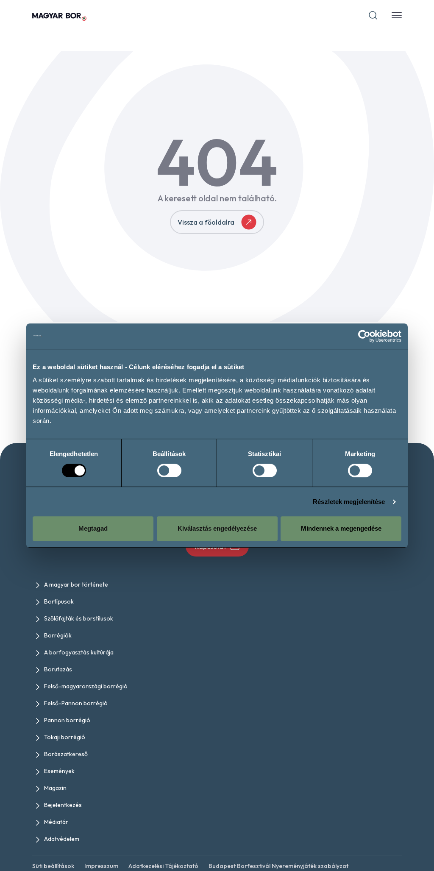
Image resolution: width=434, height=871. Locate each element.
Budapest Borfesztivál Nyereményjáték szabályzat (278, 866)
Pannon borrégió (67, 720)
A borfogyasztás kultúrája (79, 652)
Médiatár (56, 822)
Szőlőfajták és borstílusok (78, 618)
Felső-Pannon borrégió (76, 703)
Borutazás (58, 669)
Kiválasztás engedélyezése (217, 528)
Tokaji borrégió (64, 737)
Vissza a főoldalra (206, 222)
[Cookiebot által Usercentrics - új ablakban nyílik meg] (364, 336)
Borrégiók (58, 635)
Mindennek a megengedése (341, 528)
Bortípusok (59, 601)
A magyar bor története (76, 584)
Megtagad (93, 528)
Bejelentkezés (63, 805)
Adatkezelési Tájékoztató (163, 866)
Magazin (55, 788)
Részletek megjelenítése (349, 501)
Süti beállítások (53, 866)
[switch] (169, 470)
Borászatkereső (66, 754)
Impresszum (101, 866)
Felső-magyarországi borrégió (86, 686)
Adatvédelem (61, 839)
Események (59, 771)
